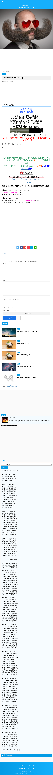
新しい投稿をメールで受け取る (10, 310)
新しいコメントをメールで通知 (10, 307)
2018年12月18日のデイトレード (27, 332)
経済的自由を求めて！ (26, 7)
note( (30, 160)
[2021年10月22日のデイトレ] (31, 247)
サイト (4, 291)
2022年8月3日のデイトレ (25, 343)
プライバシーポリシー (23, 765)
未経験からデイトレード (26, 771)
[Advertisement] (26, 59)
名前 (4, 280)
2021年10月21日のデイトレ (12, 385)
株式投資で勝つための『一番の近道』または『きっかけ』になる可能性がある (26, 158)
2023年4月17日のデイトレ (25, 355)
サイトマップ (31, 765)
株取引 (4, 253)
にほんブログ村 (26, 182)
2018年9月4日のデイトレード (26, 377)
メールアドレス (6, 286)
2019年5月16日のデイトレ (25, 366)
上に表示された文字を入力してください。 (12, 299)
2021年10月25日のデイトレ (12, 386)
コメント (5, 263)
